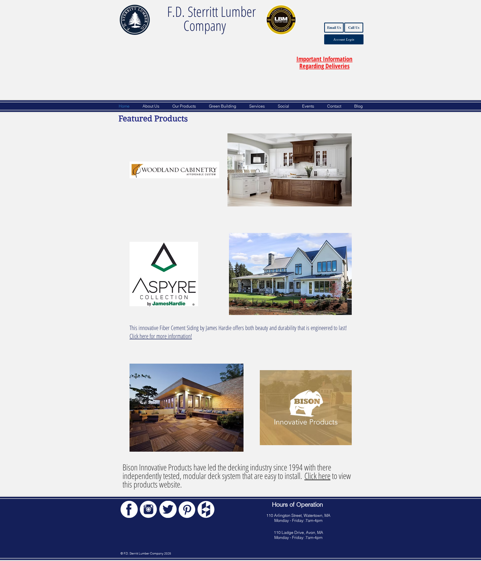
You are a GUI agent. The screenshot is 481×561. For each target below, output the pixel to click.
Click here (317, 476)
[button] (324, 62)
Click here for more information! (161, 336)
